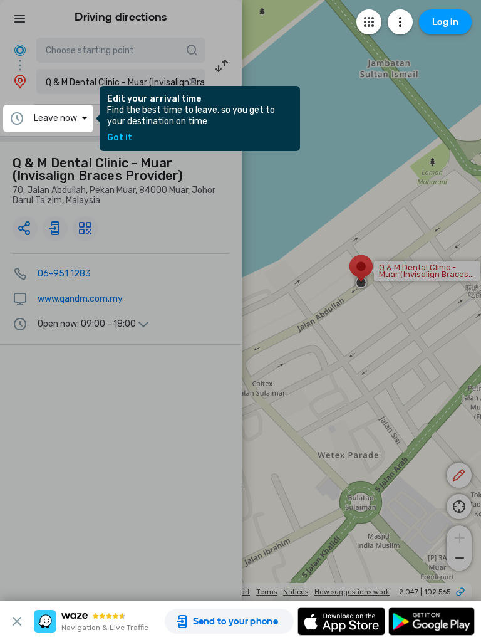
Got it (119, 138)
